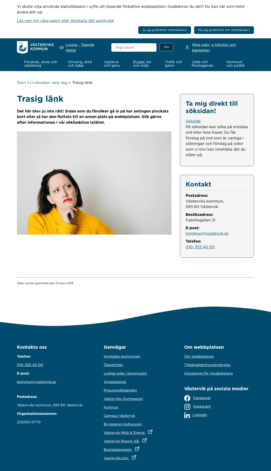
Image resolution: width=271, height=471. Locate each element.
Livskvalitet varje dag (49, 83)
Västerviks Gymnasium (123, 399)
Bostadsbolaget (135, 449)
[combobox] (134, 47)
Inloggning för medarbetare (208, 373)
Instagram (202, 406)
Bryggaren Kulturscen (123, 424)
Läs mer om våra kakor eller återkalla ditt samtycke (65, 20)
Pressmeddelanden (120, 390)
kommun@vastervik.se (207, 233)
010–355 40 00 (200, 247)
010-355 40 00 (30, 365)
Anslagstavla (115, 382)
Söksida (193, 121)
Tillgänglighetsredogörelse (207, 365)
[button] (41, 64)
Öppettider (113, 365)
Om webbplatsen (199, 356)
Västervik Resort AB (135, 441)
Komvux (111, 407)
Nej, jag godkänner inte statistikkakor (224, 30)
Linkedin (200, 415)
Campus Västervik (119, 416)
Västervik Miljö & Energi (135, 432)
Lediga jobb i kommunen (125, 373)
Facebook (201, 398)
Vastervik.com (135, 458)
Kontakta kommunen (122, 356)
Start (21, 83)
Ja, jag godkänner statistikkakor (164, 30)
